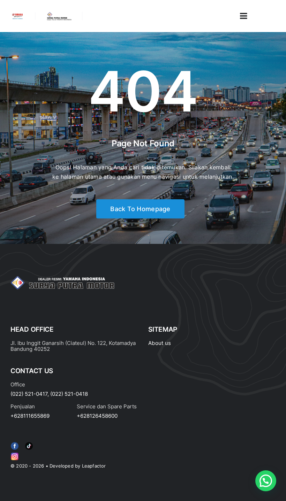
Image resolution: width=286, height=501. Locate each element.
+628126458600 (97, 416)
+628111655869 (30, 416)
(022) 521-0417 (28, 394)
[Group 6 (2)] (14, 453)
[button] (265, 480)
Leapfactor (94, 466)
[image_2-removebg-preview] (17, 15)
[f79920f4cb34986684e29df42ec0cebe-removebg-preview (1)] (14, 443)
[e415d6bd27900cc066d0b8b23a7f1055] (29, 443)
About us (159, 343)
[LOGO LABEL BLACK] (59, 14)
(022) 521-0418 (69, 394)
